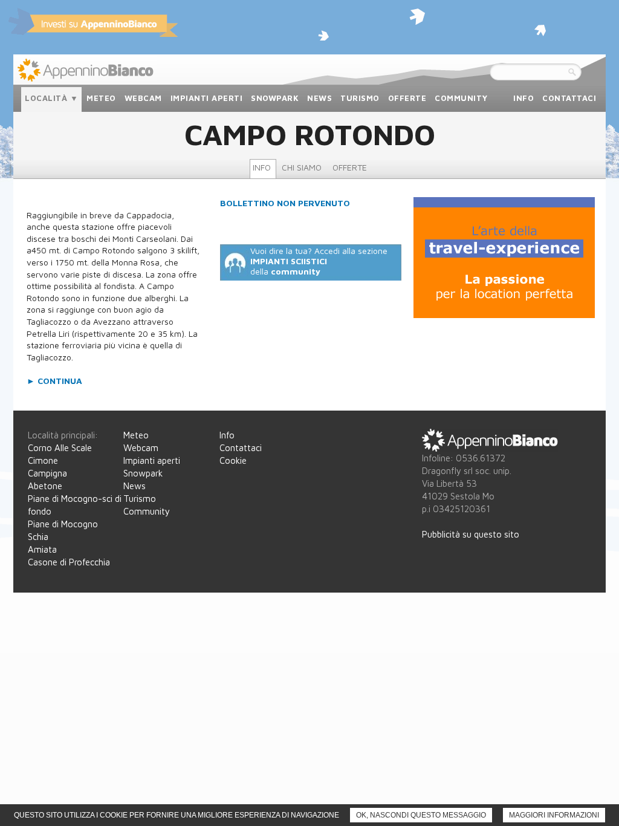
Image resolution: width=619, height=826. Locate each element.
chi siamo (302, 167)
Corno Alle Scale (60, 448)
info (523, 98)
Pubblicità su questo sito (470, 534)
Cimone (43, 460)
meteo (101, 98)
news (319, 98)
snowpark (275, 98)
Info (227, 435)
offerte (407, 98)
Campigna (47, 473)
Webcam (140, 448)
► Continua (54, 381)
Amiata (42, 549)
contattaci (569, 98)
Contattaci (240, 448)
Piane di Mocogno (63, 524)
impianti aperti (206, 98)
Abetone (45, 486)
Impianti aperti (151, 460)
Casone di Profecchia (69, 562)
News (134, 486)
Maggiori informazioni (554, 815)
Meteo (136, 435)
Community (146, 511)
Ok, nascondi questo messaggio (421, 815)
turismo (360, 98)
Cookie (233, 460)
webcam (143, 98)
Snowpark (143, 473)
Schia (38, 537)
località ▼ (51, 98)
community (461, 98)
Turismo (139, 498)
